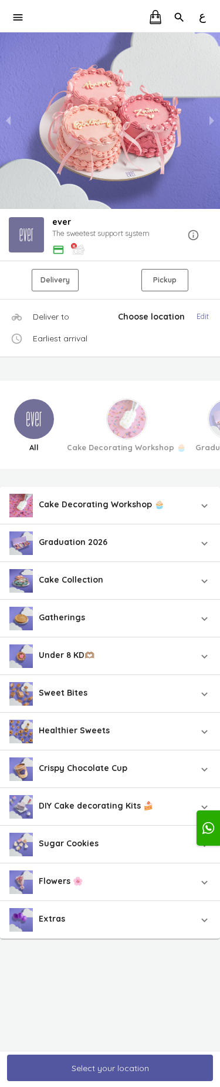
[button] (110, 236)
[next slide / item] (212, 120)
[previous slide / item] (8, 120)
